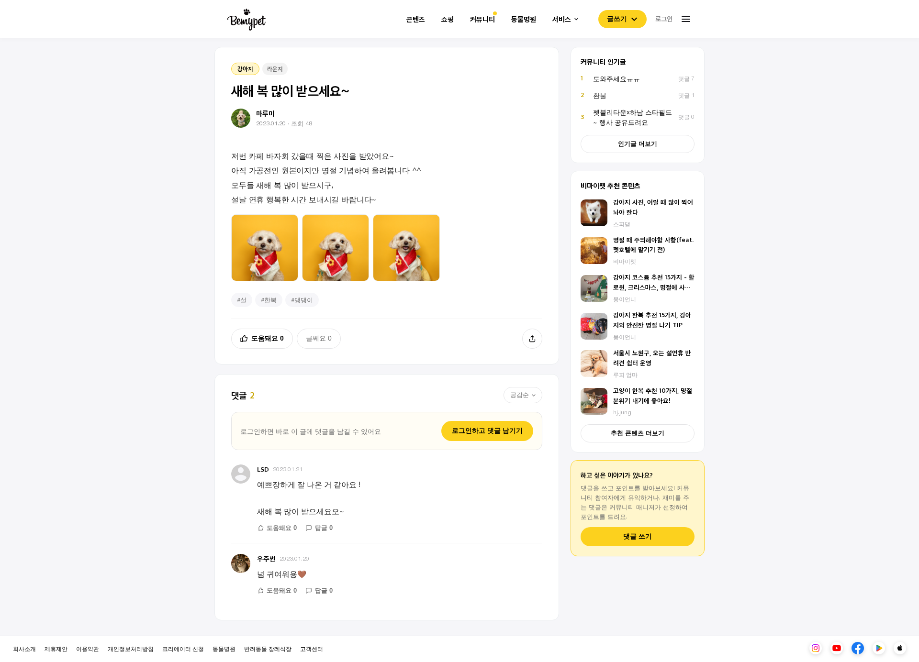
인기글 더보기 (637, 143)
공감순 (519, 394)
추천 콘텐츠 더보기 (637, 433)
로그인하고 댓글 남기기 (487, 430)
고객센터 (311, 648)
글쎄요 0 (319, 338)
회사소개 (24, 648)
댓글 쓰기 (637, 536)
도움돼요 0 (267, 338)
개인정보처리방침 (131, 648)
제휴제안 (56, 648)
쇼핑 (447, 19)
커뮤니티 (482, 19)
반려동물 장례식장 (267, 648)
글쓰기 (617, 18)
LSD (263, 469)
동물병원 (523, 19)
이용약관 (87, 648)
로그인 (663, 18)
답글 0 (324, 527)
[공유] (532, 339)
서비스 (561, 19)
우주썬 (266, 558)
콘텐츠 (415, 19)
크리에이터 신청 (183, 648)
